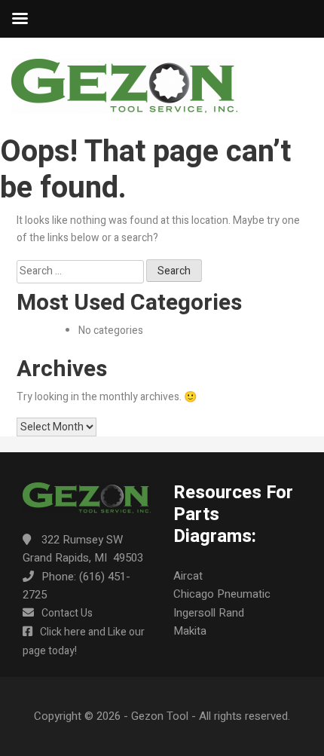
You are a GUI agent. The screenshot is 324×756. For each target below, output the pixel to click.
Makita (189, 631)
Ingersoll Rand (208, 612)
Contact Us (67, 613)
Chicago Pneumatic (222, 594)
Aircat (188, 576)
